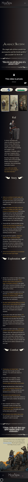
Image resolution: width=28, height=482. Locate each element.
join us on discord (7, 442)
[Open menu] (25, 3)
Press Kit (11, 456)
